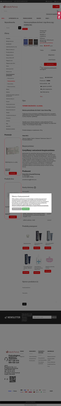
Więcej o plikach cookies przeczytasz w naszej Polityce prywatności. (30, 206)
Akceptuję (26, 208)
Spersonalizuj (17, 208)
